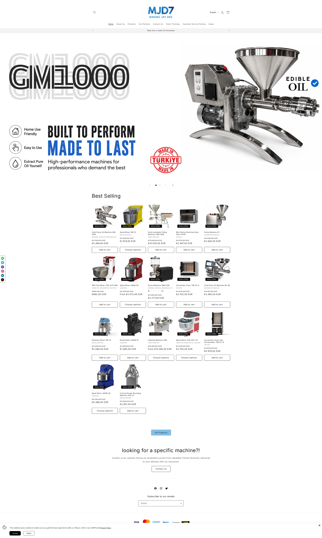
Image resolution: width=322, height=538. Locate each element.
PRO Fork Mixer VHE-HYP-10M (105, 285)
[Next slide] (166, 185)
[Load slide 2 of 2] (160, 185)
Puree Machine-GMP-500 (159, 285)
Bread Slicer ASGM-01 (129, 340)
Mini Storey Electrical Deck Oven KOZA (187, 233)
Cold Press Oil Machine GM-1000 (104, 233)
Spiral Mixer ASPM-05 (129, 285)
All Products (161, 432)
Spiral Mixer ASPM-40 (101, 393)
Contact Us (161, 469)
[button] (94, 12)
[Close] (319, 525)
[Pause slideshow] (172, 185)
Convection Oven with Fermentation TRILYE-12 (214, 341)
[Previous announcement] (92, 30)
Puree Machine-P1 (212, 232)
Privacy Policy (105, 528)
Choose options (133, 250)
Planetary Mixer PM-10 (101, 340)
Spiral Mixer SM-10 (128, 232)
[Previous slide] (150, 185)
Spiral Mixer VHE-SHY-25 (187, 340)
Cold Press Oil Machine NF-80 (217, 285)
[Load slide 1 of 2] (156, 185)
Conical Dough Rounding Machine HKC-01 (130, 394)
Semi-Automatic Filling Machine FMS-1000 (157, 233)
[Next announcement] (229, 30)
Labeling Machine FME (157, 340)
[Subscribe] (181, 503)
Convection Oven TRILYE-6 (187, 285)
